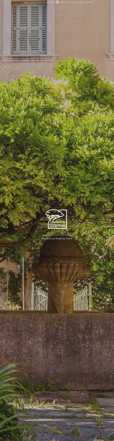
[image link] (57, 2)
